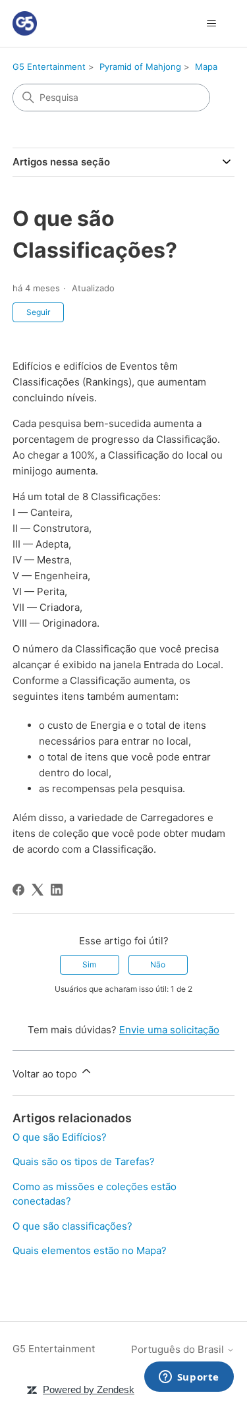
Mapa (206, 66)
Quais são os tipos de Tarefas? (84, 1161)
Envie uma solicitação (169, 1029)
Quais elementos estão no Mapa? (90, 1250)
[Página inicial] (25, 23)
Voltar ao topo (46, 1074)
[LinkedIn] (57, 890)
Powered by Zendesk (88, 1389)
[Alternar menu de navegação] (211, 23)
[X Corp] (37, 890)
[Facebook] (18, 890)
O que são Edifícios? (60, 1137)
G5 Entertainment (49, 66)
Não (157, 964)
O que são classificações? (72, 1226)
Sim (89, 964)
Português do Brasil (179, 1349)
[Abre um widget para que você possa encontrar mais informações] (189, 1377)
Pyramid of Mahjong (140, 66)
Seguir (38, 312)
